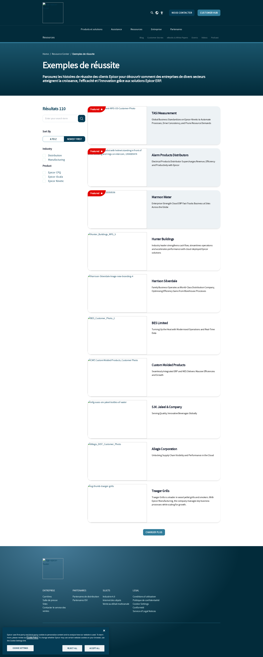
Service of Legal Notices (144, 611)
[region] (55, 641)
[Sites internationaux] (156, 13)
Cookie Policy (32, 637)
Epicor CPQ (54, 172)
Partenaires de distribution (86, 596)
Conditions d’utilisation (144, 596)
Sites (45, 603)
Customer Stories (155, 37)
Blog (142, 37)
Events (195, 37)
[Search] (81, 118)
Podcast (215, 37)
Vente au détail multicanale (116, 603)
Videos (205, 37)
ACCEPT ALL (94, 648)
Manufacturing (56, 160)
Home (46, 54)
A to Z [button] (53, 139)
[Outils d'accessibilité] (161, 13)
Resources (49, 37)
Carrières (47, 596)
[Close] (104, 630)
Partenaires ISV (80, 600)
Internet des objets (112, 600)
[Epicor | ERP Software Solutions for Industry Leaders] (53, 12)
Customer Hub (209, 12)
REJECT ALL (72, 648)
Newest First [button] (74, 139)
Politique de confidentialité (146, 600)
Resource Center (60, 54)
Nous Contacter (182, 12)
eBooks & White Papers (177, 37)
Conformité (138, 607)
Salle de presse (50, 600)
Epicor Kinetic (56, 181)
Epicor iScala (55, 177)
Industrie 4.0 (109, 596)
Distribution (55, 155)
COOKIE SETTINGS (20, 648)
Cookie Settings (141, 603)
